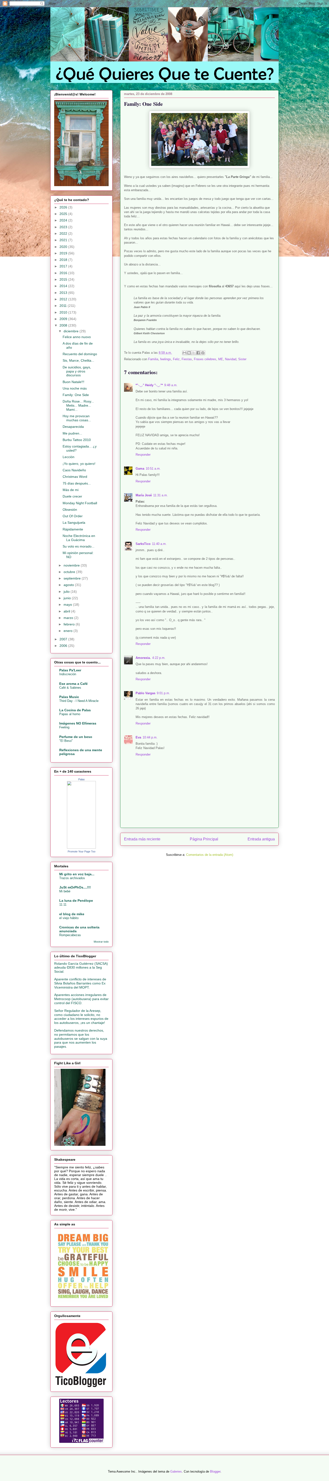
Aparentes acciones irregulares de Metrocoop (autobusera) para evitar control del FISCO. (81, 999)
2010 (63, 312)
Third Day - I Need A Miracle (79, 701)
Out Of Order (73, 516)
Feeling (64, 727)
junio (68, 598)
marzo (69, 618)
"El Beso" (66, 741)
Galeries (176, 1471)
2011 (63, 306)
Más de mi (71, 490)
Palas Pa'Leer (70, 670)
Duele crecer (72, 496)
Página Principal (204, 839)
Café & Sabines (70, 687)
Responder (143, 454)
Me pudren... (72, 433)
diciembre (71, 331)
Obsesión (70, 509)
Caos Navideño (74, 470)
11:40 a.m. (159, 544)
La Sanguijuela (74, 522)
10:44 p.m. (150, 737)
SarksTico (143, 544)
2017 (63, 266)
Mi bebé (64, 891)
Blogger (215, 1471)
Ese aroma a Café (73, 684)
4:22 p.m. (158, 658)
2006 (63, 646)
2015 (63, 279)
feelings (165, 359)
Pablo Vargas (145, 693)
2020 (63, 247)
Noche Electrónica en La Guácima (79, 538)
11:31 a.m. (160, 495)
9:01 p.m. (163, 693)
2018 (63, 260)
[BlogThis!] (189, 352)
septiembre (73, 578)
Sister (242, 359)
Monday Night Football (80, 503)
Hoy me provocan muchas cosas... (77, 418)
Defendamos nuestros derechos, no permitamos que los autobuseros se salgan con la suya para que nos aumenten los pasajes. (80, 1038)
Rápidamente (73, 529)
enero (68, 631)
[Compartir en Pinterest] (202, 352)
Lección (68, 457)
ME (220, 359)
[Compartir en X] (193, 352)
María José (144, 495)
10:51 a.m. (153, 468)
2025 (63, 214)
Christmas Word (75, 477)
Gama (140, 468)
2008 (63, 325)
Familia (153, 359)
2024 (63, 220)
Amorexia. (143, 658)
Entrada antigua (261, 839)
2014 (63, 286)
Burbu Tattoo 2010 (77, 440)
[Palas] (81, 847)
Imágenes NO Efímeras (77, 723)
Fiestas (187, 359)
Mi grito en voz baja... (76, 874)
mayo (68, 604)
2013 (63, 293)
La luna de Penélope (76, 900)
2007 (63, 639)
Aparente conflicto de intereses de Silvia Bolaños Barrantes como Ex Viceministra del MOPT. (80, 983)
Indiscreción (67, 674)
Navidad (230, 359)
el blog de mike (71, 914)
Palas (81, 779)
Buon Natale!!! (73, 382)
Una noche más (75, 388)
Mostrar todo (101, 941)
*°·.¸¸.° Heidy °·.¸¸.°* (149, 385)
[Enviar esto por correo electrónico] (184, 352)
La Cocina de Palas (75, 710)
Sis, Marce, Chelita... (78, 360)
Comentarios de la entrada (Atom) (209, 855)
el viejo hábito (69, 918)
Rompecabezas (70, 935)
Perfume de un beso (75, 737)
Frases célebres (205, 359)
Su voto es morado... (78, 546)
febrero (70, 624)
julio (67, 591)
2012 (63, 299)
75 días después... (77, 483)
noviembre (72, 565)
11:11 (62, 904)
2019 (63, 253)
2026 (63, 207)
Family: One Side (76, 395)
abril (67, 611)
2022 (63, 233)
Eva (138, 737)
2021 (63, 240)
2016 (63, 273)
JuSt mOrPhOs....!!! (75, 887)
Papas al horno (69, 714)
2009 (63, 319)
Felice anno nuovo (77, 337)
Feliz (176, 359)
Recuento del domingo (80, 354)
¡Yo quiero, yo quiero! (79, 464)
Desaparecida (73, 427)
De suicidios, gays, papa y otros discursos (77, 371)
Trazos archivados (72, 878)
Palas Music (69, 697)
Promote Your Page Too (81, 851)
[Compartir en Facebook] (198, 352)
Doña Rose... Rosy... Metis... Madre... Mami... (78, 405)
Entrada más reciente (142, 839)
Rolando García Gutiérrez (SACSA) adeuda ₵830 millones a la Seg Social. (81, 968)
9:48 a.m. (171, 385)
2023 (63, 227)
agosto (69, 585)
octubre (70, 572)
